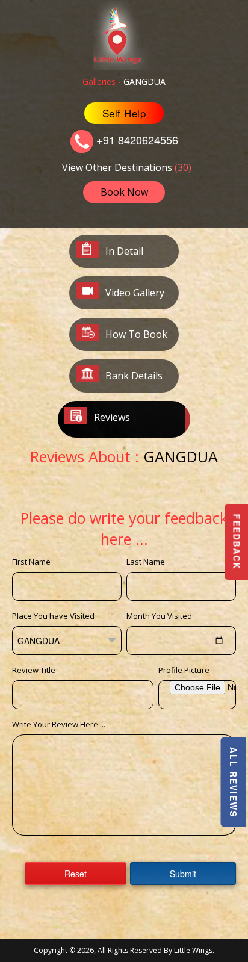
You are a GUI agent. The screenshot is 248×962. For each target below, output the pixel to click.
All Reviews (234, 782)
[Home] (124, 34)
